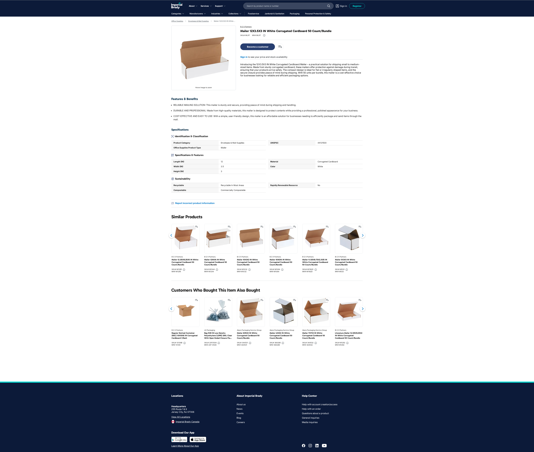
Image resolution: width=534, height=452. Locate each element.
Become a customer (257, 46)
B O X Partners (246, 27)
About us (241, 404)
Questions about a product (315, 413)
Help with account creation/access (319, 404)
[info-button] (264, 35)
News (239, 408)
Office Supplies (177, 21)
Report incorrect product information (195, 203)
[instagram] (310, 445)
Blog (239, 417)
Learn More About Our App (185, 445)
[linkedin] (317, 445)
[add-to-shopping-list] (280, 46)
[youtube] (324, 445)
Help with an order (311, 408)
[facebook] (303, 445)
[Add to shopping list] (196, 226)
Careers (241, 422)
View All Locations (180, 417)
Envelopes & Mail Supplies (198, 21)
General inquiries (310, 417)
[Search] (328, 6)
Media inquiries (310, 422)
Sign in (244, 57)
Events (240, 413)
